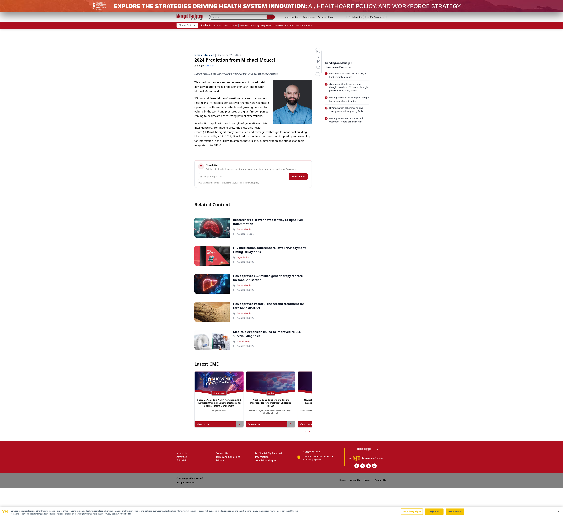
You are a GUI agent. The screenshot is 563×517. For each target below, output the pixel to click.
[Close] (558, 511)
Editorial (181, 460)
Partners (322, 17)
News (286, 17)
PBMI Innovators (230, 25)
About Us (182, 453)
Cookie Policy (124, 513)
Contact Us (222, 453)
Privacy (220, 460)
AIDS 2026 (216, 25)
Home (342, 480)
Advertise (182, 456)
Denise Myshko (243, 229)
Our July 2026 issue (304, 25)
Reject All (434, 511)
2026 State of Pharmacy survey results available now (261, 25)
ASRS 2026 (289, 25)
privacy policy (253, 183)
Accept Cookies (455, 511)
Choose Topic (185, 25)
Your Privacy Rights (265, 460)
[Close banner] (559, 4)
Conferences (309, 17)
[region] (281, 512)
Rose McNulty (243, 341)
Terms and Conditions (228, 456)
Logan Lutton (242, 257)
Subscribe (297, 176)
